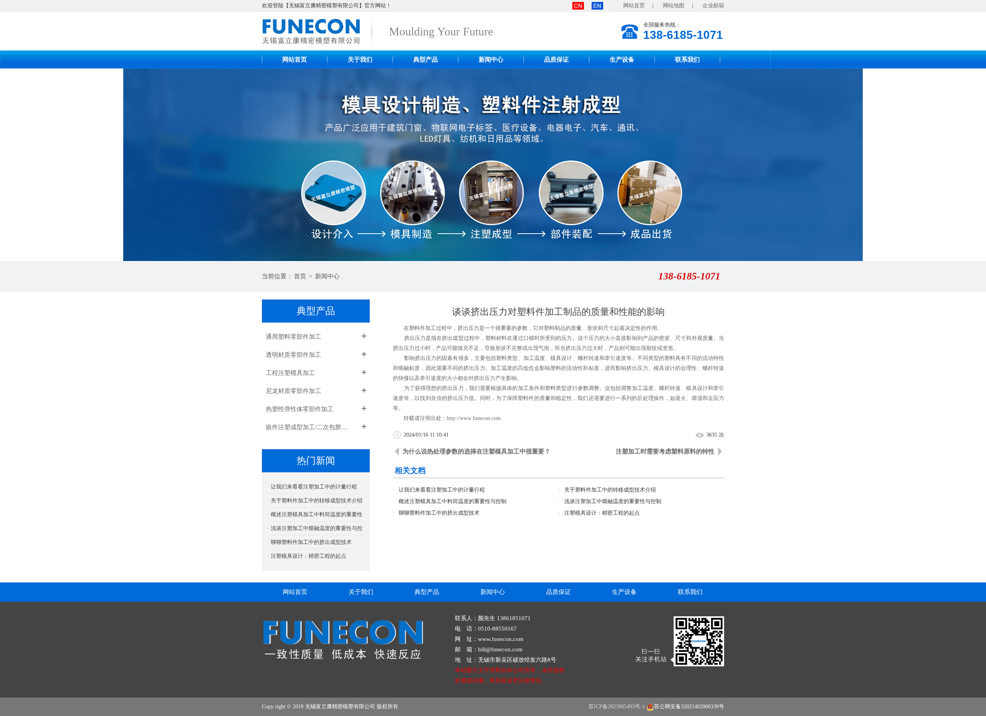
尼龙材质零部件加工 (293, 391)
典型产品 (425, 59)
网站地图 (673, 5)
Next (972, 164)
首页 (300, 276)
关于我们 (360, 59)
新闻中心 (491, 59)
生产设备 (622, 59)
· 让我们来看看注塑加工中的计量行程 (312, 487)
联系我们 (687, 59)
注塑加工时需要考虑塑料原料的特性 (665, 451)
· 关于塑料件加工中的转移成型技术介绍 (314, 501)
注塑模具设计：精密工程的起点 (602, 513)
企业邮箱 (713, 5)
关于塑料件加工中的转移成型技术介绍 (610, 490)
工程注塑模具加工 (290, 373)
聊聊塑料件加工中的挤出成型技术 (439, 513)
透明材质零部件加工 (293, 354)
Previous (13, 164)
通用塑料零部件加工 (293, 336)
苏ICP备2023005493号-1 (617, 706)
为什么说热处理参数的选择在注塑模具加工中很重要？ (476, 451)
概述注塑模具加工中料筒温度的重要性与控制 (452, 501)
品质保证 (556, 59)
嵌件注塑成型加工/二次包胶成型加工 (309, 427)
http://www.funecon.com (474, 418)
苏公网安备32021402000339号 (689, 706)
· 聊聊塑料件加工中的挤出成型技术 (309, 542)
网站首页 (634, 5)
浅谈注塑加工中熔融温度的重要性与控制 (612, 501)
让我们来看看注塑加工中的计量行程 (442, 490)
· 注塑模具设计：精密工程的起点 (306, 556)
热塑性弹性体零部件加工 (300, 409)
